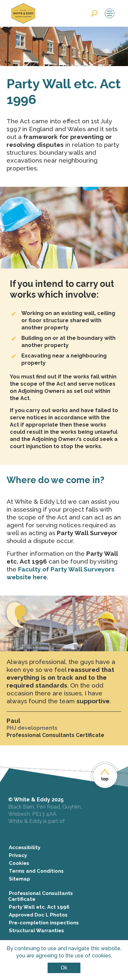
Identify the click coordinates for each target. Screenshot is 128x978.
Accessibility (24, 847)
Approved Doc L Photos (38, 915)
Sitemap (19, 879)
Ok (64, 968)
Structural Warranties (36, 931)
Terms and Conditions (36, 871)
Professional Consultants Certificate (40, 896)
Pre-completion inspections (44, 923)
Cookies (19, 863)
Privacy (18, 855)
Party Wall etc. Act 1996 (39, 907)
